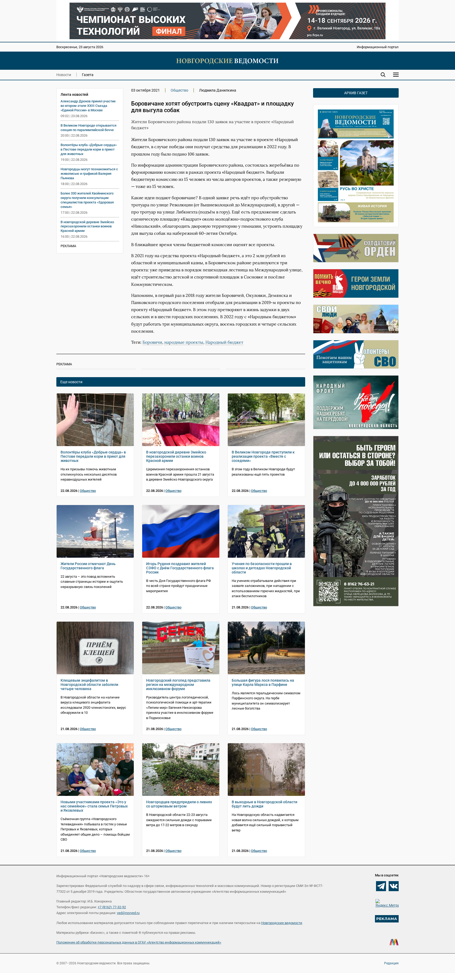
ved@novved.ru (128, 913)
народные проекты (183, 342)
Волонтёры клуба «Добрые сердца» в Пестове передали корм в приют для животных (89, 149)
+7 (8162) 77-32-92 (112, 907)
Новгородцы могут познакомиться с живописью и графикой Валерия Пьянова (89, 173)
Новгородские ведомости (281, 923)
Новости (63, 75)
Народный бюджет (224, 342)
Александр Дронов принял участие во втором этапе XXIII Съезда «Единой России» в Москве (88, 105)
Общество (179, 90)
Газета (87, 75)
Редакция (391, 963)
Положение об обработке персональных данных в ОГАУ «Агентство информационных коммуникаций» (138, 942)
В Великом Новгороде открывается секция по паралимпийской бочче (88, 127)
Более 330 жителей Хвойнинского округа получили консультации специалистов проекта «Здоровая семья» (87, 200)
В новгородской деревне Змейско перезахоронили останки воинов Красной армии (87, 226)
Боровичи (152, 342)
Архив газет (356, 93)
